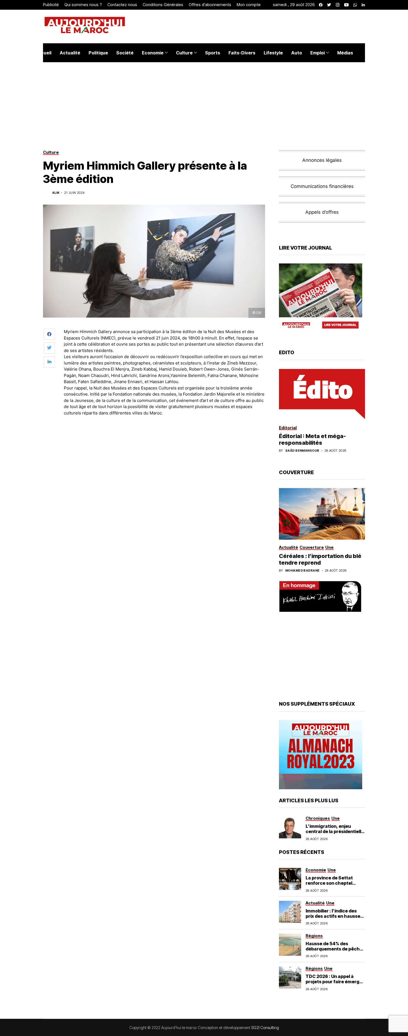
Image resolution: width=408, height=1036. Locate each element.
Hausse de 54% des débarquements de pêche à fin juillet (334, 949)
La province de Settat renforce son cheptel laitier (329, 883)
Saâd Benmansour (302, 450)
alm (55, 193)
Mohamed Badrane (302, 570)
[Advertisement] (165, 435)
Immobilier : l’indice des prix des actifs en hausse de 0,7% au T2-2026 (333, 916)
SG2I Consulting (265, 1027)
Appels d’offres (322, 212)
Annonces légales (322, 160)
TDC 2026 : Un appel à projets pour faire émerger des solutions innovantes (335, 982)
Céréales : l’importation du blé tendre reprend (320, 559)
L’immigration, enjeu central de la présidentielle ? (335, 831)
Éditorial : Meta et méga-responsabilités (312, 439)
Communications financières (322, 186)
